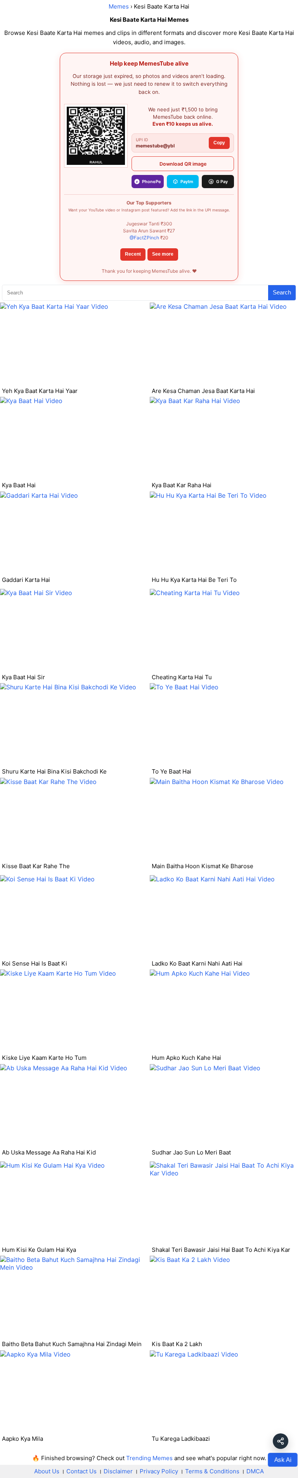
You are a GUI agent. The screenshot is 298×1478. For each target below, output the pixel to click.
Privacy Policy (159, 1471)
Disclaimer (118, 1471)
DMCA (255, 1471)
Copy (219, 142)
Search (282, 292)
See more (162, 254)
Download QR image (182, 164)
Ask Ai (282, 1459)
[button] (280, 1441)
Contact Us (81, 1471)
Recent (133, 254)
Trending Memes (149, 1458)
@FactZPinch (144, 238)
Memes (119, 6)
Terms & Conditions (212, 1471)
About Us (46, 1471)
